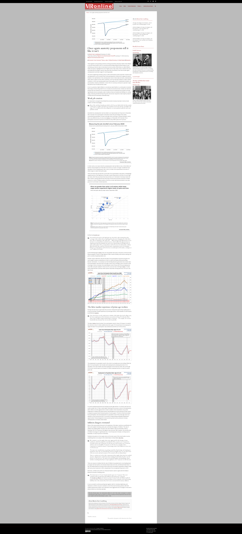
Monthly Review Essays (138, 46)
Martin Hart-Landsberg (94, 54)
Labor (106, 60)
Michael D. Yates (136, 84)
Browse (139, 6)
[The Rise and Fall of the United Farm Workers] (142, 93)
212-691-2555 (150, 532)
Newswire (128, 60)
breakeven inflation (96, 478)
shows (100, 252)
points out (96, 235)
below (108, 118)
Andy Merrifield (136, 52)
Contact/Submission (132, 6)
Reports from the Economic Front (95, 57)
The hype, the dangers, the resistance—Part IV (142, 22)
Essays (148, 6)
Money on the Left (118, 1)
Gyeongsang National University (116, 504)
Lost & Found (136, 76)
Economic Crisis (92, 60)
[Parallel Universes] (142, 60)
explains (97, 313)
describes (121, 438)
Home (120, 6)
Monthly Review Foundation (151, 528)
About (125, 6)
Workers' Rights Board (118, 507)
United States (121, 60)
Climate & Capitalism (109, 1)
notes (100, 102)
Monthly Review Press (98, 1)
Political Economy (113, 60)
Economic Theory (101, 60)
